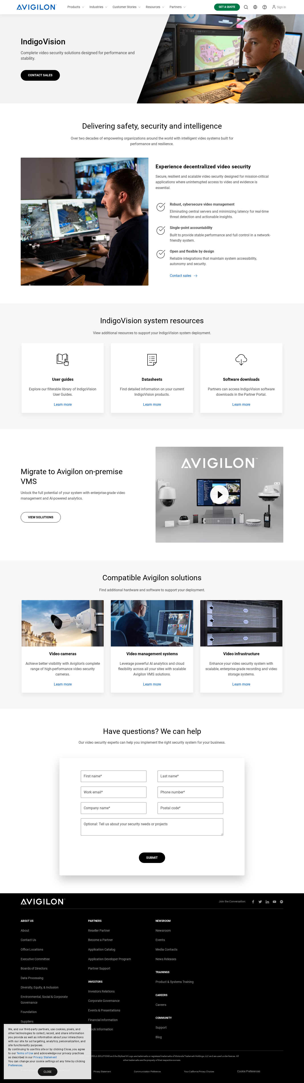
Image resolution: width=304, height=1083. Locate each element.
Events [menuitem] (160, 940)
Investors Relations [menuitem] (101, 991)
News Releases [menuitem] (166, 959)
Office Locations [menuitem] (32, 949)
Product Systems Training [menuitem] (175, 982)
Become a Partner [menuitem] (100, 940)
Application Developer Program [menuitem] (109, 959)
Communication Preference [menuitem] (147, 1071)
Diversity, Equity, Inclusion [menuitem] (40, 987)
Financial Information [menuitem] (103, 1020)
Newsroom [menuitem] (163, 930)
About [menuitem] (25, 930)
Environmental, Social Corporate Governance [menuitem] (44, 999)
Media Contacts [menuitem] (166, 949)
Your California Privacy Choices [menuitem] (199, 1071)
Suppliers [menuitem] (27, 1021)
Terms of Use (25, 1053)
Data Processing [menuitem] (32, 978)
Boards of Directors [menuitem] (34, 968)
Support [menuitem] (161, 1027)
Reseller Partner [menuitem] (99, 930)
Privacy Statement (45, 1057)
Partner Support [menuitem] (99, 968)
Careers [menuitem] (161, 1005)
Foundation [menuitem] (29, 1012)
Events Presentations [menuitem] (104, 1010)
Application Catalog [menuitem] (101, 949)
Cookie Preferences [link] (248, 1071)
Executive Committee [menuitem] (35, 959)
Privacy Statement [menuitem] (102, 1071)
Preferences (15, 1065)
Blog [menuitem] (159, 1037)
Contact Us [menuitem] (28, 940)
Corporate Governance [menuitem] (104, 1001)
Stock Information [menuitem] (100, 1029)
